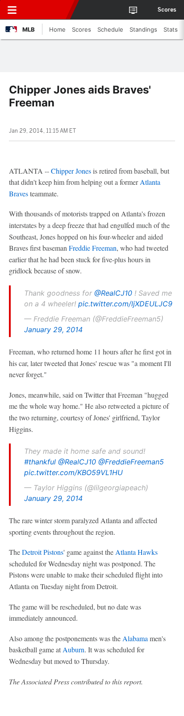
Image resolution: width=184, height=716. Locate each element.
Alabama (135, 638)
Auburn (73, 649)
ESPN (48, 10)
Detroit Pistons (42, 552)
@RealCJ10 (113, 293)
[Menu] (12, 10)
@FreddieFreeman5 (131, 461)
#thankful (40, 461)
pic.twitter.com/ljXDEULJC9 (125, 303)
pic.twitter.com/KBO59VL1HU (73, 472)
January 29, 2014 (53, 329)
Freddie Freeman (93, 247)
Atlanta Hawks (136, 552)
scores (167, 10)
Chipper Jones (71, 170)
